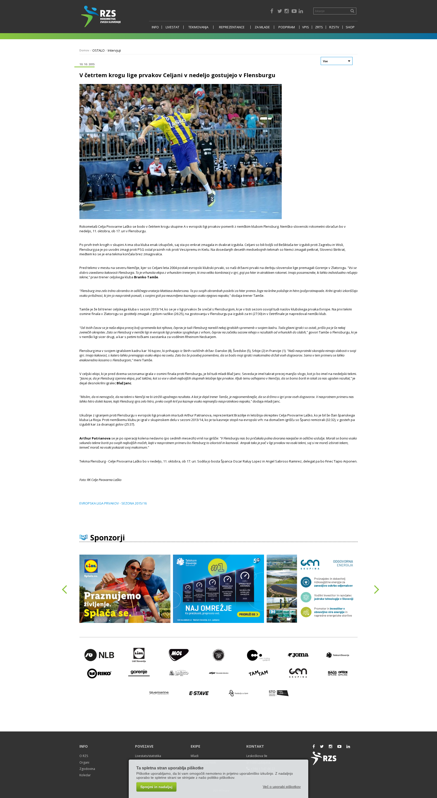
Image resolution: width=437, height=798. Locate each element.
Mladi (195, 756)
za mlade (262, 27)
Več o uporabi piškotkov (282, 787)
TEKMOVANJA (198, 27)
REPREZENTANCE (232, 27)
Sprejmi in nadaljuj (156, 787)
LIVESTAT (172, 27)
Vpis (305, 27)
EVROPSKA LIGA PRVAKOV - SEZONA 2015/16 (113, 503)
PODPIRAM (286, 27)
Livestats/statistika (148, 756)
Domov (84, 50)
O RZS (83, 756)
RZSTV (334, 27)
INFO (155, 27)
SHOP (350, 27)
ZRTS (319, 27)
